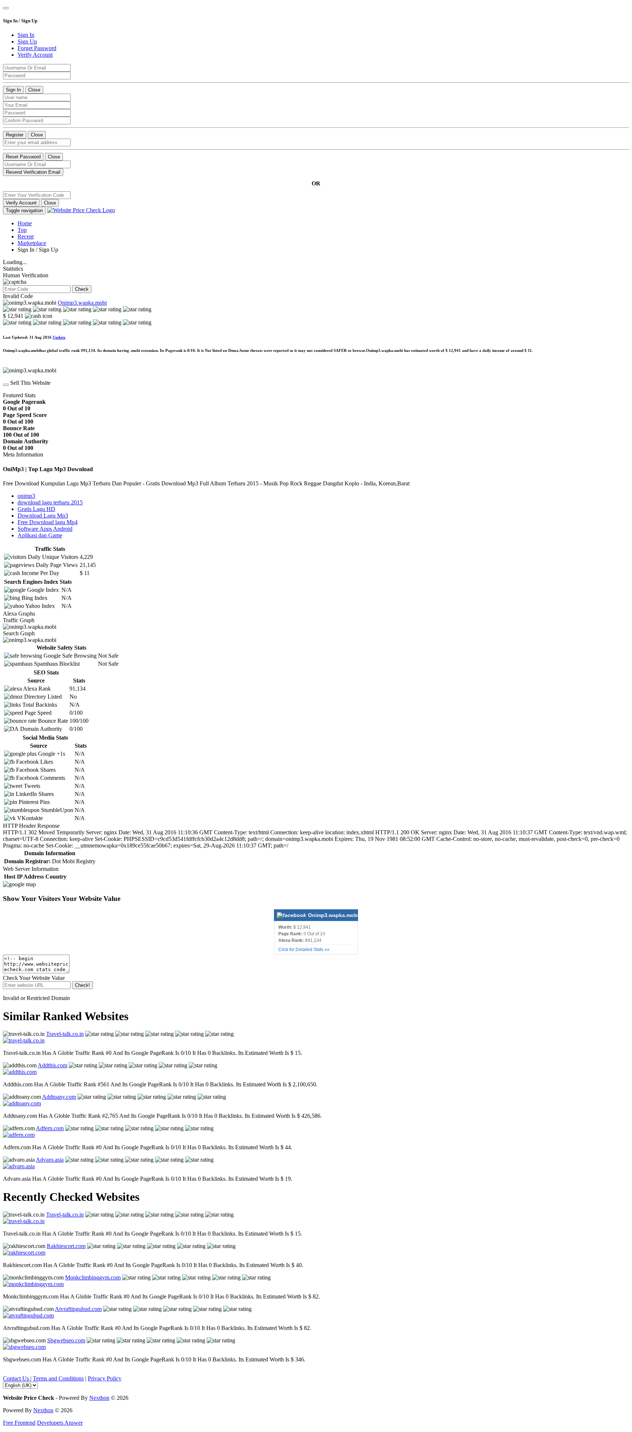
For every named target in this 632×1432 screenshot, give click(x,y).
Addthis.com (52, 1065)
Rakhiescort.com (66, 1246)
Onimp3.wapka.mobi (82, 303)
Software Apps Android (45, 529)
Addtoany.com (59, 1097)
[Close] (6, 8)
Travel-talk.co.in (65, 1034)
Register (14, 135)
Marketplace (32, 243)
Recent (26, 236)
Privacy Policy (104, 1378)
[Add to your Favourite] (6, 385)
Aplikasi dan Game (40, 535)
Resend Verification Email (33, 172)
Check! (82, 985)
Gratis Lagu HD (36, 509)
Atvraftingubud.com (78, 1309)
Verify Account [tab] (35, 55)
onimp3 (26, 496)
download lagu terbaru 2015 (50, 502)
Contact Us (16, 1378)
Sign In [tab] (26, 35)
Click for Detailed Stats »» (304, 949)
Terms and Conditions (58, 1378)
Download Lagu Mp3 (43, 515)
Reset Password (23, 156)
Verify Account (21, 203)
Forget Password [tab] (37, 48)
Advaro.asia (50, 1160)
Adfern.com (50, 1128)
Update (59, 337)
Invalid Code (18, 296)
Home (25, 223)
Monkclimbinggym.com (93, 1277)
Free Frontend (19, 1423)
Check (82, 289)
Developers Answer (60, 1423)
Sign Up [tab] (27, 41)
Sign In (13, 90)
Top (22, 230)
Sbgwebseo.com (66, 1340)
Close (34, 90)
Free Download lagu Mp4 (48, 522)
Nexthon (99, 1398)
